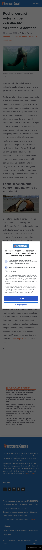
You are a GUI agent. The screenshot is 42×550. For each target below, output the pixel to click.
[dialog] (21, 275)
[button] (21, 271)
